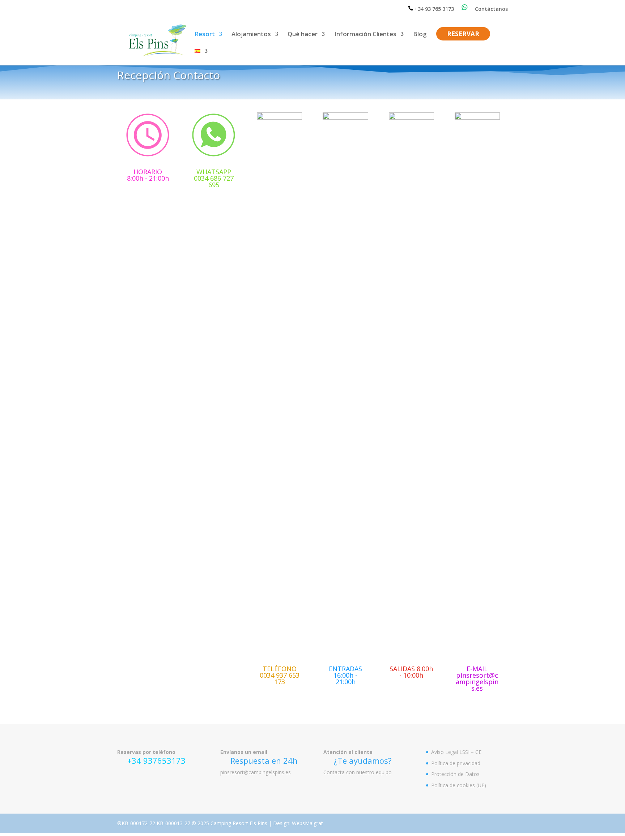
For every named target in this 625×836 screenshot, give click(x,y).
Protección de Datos (455, 774)
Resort (205, 34)
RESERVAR (463, 34)
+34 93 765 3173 (433, 8)
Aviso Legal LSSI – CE (456, 752)
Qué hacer (303, 34)
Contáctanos (491, 9)
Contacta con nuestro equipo (357, 772)
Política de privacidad (455, 763)
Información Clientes (365, 34)
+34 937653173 (156, 760)
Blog (420, 34)
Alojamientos (251, 34)
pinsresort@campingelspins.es (255, 772)
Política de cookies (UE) (458, 785)
